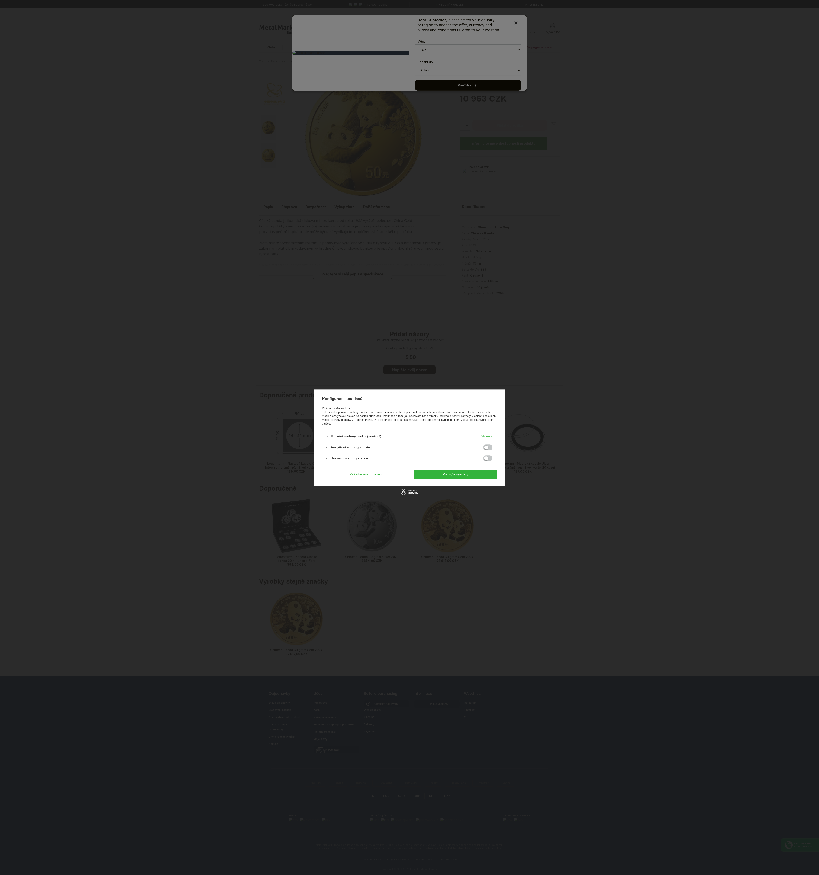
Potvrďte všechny (455, 474)
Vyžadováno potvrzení (366, 474)
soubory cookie (394, 412)
